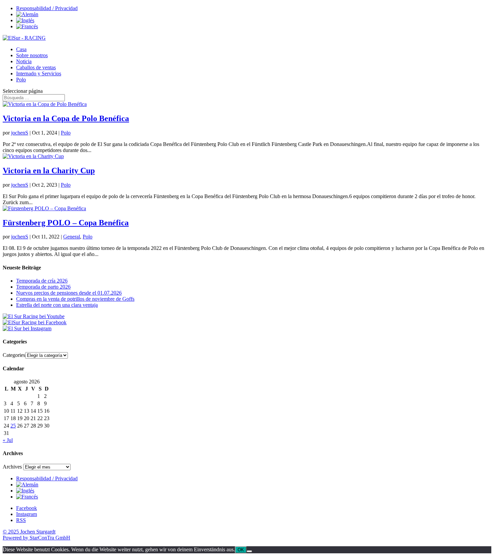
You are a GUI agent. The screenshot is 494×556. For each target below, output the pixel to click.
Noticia (24, 61)
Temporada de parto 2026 (43, 287)
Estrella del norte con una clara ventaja (57, 305)
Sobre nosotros (32, 55)
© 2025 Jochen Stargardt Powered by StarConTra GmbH (36, 535)
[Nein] (249, 551)
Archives (12, 467)
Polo (21, 79)
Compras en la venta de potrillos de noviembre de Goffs (75, 299)
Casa (21, 49)
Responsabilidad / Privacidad (47, 8)
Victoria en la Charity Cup (49, 170)
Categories (14, 355)
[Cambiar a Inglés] (25, 20)
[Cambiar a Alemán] (27, 14)
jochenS (19, 133)
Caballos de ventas (36, 67)
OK (241, 549)
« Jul (8, 440)
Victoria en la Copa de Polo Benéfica (66, 118)
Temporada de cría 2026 (42, 281)
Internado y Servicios (38, 73)
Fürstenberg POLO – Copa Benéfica (66, 222)
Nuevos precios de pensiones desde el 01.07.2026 (69, 293)
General (71, 236)
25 (13, 426)
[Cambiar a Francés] (27, 26)
